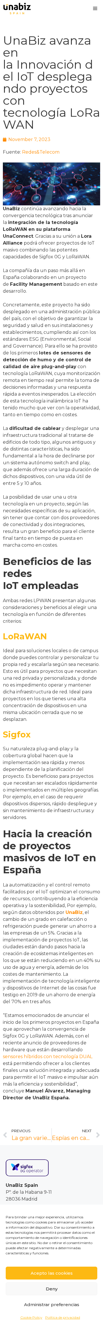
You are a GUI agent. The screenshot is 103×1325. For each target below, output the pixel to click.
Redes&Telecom (41, 152)
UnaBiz (74, 912)
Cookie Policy (31, 1317)
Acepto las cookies (52, 1273)
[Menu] (95, 8)
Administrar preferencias (51, 1304)
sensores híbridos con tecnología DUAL (47, 1056)
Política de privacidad (62, 1317)
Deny (52, 1289)
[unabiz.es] (17, 8)
